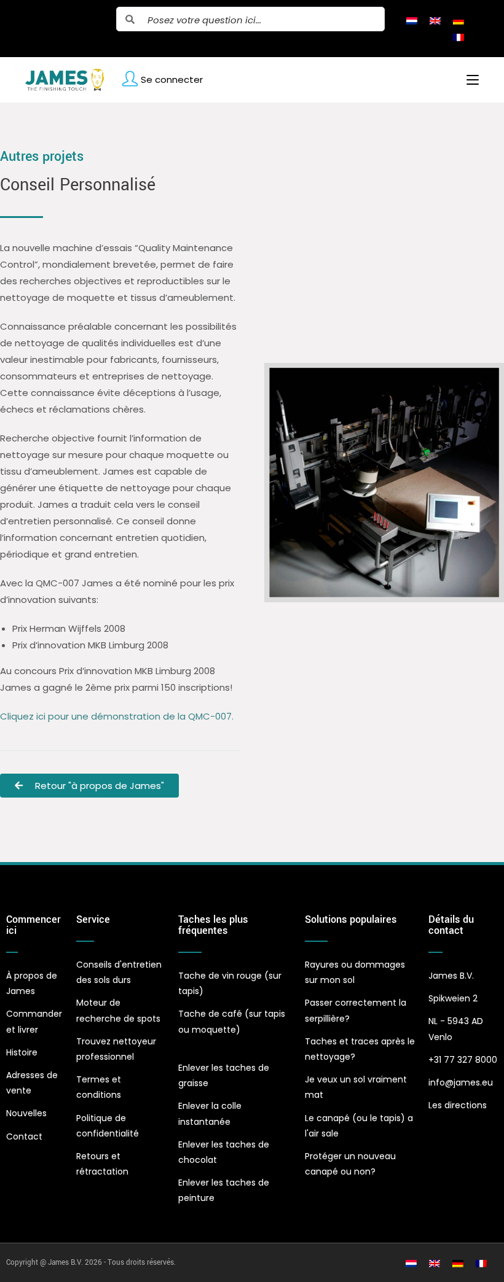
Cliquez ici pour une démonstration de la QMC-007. (117, 716)
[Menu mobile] (468, 80)
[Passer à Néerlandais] (411, 20)
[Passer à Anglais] (435, 20)
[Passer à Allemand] (458, 20)
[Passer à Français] (458, 37)
